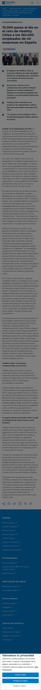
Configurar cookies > (20, 686)
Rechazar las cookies (20, 681)
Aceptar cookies (20, 675)
